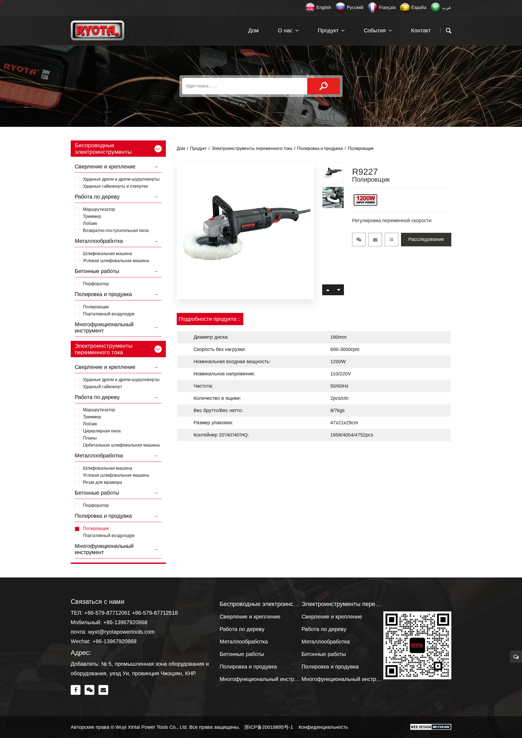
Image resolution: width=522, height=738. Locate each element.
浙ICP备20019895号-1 (268, 727)
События (375, 30)
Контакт (421, 30)
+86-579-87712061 (107, 613)
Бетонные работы (97, 271)
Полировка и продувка (103, 294)
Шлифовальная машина (107, 253)
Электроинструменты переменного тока (252, 148)
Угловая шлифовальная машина (116, 260)
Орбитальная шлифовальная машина (121, 445)
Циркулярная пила (102, 431)
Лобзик (90, 223)
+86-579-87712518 (155, 613)
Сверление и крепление (105, 166)
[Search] (323, 86)
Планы (90, 438)
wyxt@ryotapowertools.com (121, 632)
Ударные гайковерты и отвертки (115, 186)
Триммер (92, 216)
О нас (285, 30)
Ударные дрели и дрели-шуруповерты (121, 179)
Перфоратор (96, 283)
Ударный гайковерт (102, 386)
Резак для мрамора (102, 482)
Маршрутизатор (99, 209)
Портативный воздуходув (109, 314)
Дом (253, 30)
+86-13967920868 (125, 622)
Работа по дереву (97, 197)
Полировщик (96, 306)
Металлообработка (99, 241)
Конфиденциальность (323, 727)
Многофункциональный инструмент (261, 679)
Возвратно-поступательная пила (116, 230)
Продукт (328, 30)
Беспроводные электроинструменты (261, 604)
